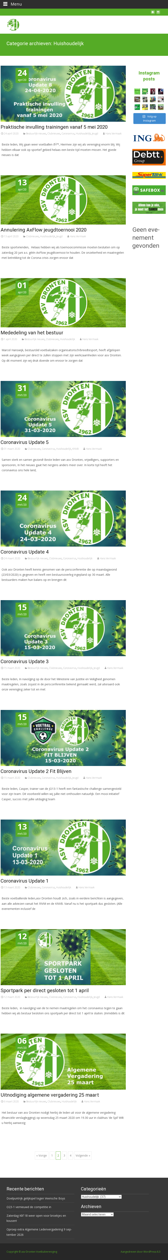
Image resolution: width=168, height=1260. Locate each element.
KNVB (75, 449)
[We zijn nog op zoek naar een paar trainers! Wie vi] (137, 91)
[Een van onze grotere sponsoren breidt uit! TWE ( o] (160, 91)
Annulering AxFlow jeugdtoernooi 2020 (43, 230)
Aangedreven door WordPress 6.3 (140, 1251)
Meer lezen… (11, 162)
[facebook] (153, 14)
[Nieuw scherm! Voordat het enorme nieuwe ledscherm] (145, 99)
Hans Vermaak (113, 133)
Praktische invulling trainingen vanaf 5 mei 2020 (54, 127)
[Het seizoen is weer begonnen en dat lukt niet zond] (145, 91)
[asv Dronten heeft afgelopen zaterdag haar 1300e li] (153, 99)
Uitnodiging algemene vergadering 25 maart (50, 1095)
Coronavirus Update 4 (25, 552)
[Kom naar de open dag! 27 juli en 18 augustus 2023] (160, 99)
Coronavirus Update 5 (25, 442)
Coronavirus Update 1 (25, 881)
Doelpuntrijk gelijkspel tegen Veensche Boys (36, 1198)
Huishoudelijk (83, 133)
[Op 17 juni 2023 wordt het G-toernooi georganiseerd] (160, 107)
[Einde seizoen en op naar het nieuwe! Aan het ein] (145, 107)
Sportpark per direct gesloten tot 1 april (45, 990)
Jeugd (95, 133)
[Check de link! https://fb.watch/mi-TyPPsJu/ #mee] (137, 99)
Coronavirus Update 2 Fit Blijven (36, 771)
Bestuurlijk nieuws (36, 133)
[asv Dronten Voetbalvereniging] (10, 24)
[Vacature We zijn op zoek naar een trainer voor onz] (137, 107)
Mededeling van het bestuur (32, 333)
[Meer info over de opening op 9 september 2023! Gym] (153, 91)
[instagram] (158, 14)
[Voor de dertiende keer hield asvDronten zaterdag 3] (153, 107)
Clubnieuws (53, 133)
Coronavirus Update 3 (25, 661)
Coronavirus (68, 133)
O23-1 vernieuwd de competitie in (29, 1207)
